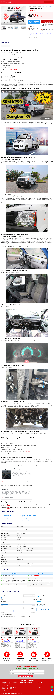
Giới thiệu (21, 1)
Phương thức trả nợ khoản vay (6, 614)
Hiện (9, 45)
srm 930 (47, 33)
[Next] (24, 15)
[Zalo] (52, 690)
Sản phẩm (27, 1)
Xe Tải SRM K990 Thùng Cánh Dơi (33, 638)
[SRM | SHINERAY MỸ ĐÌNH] (6, 2)
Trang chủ (16, 1)
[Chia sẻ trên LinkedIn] (36, 37)
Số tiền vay (3, 595)
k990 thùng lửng (40, 33)
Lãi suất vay (3, 607)
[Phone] (52, 687)
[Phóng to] (2, 24)
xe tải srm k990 (48, 34)
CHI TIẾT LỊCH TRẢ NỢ (45, 609)
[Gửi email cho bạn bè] (32, 37)
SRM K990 (39, 6)
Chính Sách (33, 1)
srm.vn (20, 693)
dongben (31, 33)
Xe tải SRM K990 (12, 69)
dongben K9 (35, 33)
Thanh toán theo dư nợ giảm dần (9, 616)
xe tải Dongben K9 (41, 34)
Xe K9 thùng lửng (35, 34)
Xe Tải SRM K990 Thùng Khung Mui (20, 638)
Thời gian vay (3, 601)
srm (44, 33)
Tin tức (39, 1)
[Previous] (3, 15)
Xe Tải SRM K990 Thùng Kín (6, 637)
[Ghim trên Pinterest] (34, 37)
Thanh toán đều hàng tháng (26, 616)
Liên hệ (15, 3)
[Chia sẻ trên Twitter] (31, 37)
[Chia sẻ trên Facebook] (29, 37)
